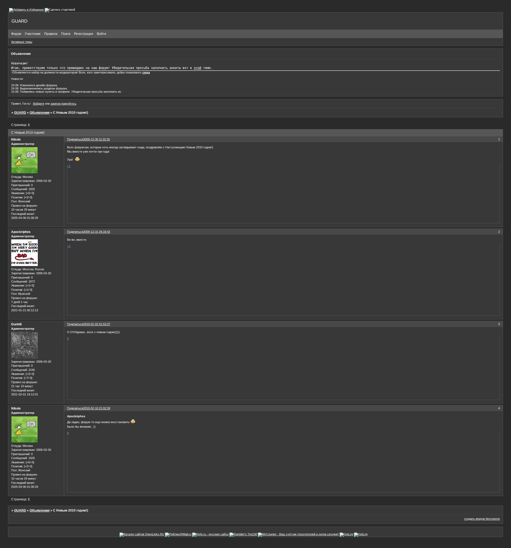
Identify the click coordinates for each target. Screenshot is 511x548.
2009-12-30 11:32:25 (96, 139)
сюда (146, 72)
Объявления (40, 112)
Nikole (16, 139)
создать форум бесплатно (482, 518)
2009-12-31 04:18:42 (96, 231)
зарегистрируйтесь (63, 103)
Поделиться (75, 139)
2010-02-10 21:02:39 (96, 408)
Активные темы (21, 41)
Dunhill (16, 324)
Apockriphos (21, 232)
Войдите (38, 103)
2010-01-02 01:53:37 (96, 324)
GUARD (20, 112)
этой (197, 68)
